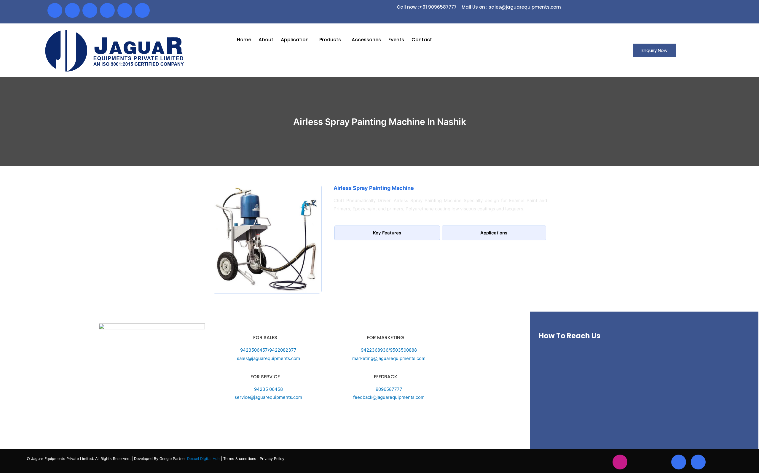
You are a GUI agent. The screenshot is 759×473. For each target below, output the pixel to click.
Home (244, 39)
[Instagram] (620, 462)
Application (295, 39)
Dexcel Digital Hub (204, 458)
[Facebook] (54, 10)
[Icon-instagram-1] (72, 10)
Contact (422, 39)
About (266, 39)
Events (396, 39)
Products (330, 39)
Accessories (366, 39)
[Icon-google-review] (142, 10)
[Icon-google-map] (124, 10)
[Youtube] (89, 10)
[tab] (387, 233)
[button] (654, 50)
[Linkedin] (107, 10)
